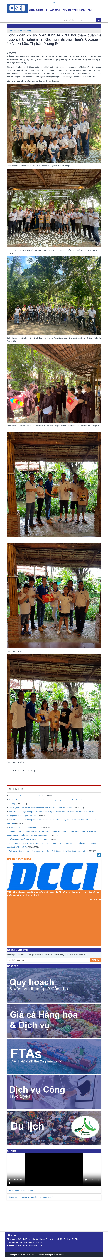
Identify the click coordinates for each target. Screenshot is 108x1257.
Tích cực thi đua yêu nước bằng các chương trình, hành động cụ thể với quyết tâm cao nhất (47, 851)
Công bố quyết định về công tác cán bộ (25, 796)
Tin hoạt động (25, 30)
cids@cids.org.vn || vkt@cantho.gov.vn (28, 1246)
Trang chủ (13, 30)
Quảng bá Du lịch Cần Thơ (22, 1191)
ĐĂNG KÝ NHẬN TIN (17, 950)
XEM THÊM (94, 939)
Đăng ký (95, 960)
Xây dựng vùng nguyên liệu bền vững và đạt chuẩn (32, 1197)
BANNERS (12, 966)
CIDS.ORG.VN (32, 1254)
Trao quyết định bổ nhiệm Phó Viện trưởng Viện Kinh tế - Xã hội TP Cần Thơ (41, 808)
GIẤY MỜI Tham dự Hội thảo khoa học (25, 827)
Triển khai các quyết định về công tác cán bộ (27, 839)
